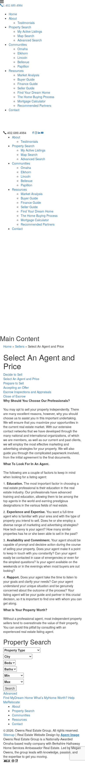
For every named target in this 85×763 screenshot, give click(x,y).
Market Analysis (28, 75)
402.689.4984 (16, 133)
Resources (16, 70)
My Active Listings (29, 31)
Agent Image (70, 734)
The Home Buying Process (35, 97)
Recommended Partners (34, 105)
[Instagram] (36, 132)
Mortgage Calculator (31, 101)
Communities (18, 44)
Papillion (23, 66)
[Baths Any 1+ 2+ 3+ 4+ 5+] (10, 669)
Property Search (20, 27)
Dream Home (18, 697)
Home (13, 14)
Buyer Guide (26, 79)
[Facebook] (33, 132)
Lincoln (22, 57)
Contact (14, 110)
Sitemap (9, 734)
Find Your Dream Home (33, 92)
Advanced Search (29, 40)
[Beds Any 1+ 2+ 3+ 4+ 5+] (9, 662)
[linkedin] (39, 132)
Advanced (10, 693)
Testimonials (26, 22)
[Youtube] (42, 132)
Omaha (22, 49)
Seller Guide (25, 88)
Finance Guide (27, 84)
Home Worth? (50, 697)
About (13, 18)
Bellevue (23, 62)
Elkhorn (22, 53)
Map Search (25, 36)
